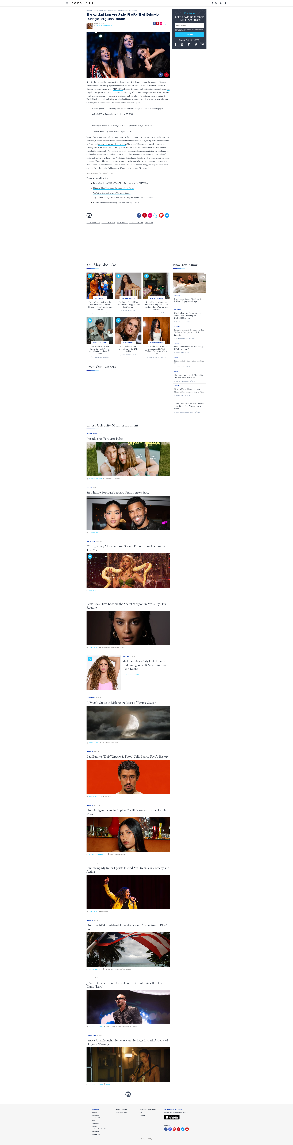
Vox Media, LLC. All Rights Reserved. (149, 1139)
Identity (90, 599)
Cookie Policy (96, 1134)
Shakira (126, 656)
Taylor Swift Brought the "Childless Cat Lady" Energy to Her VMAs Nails (123, 198)
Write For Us (95, 1112)
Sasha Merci (93, 647)
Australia (142, 1115)
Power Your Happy (121, 1112)
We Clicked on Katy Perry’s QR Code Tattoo (111, 193)
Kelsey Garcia (94, 532)
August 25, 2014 (126, 114)
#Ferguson (117, 126)
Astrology (91, 698)
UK (141, 1112)
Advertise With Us (97, 1118)
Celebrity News (108, 223)
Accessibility (95, 1115)
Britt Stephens (94, 590)
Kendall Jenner (136, 223)
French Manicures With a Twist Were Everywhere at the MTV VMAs (121, 183)
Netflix (108, 1084)
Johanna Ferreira (132, 674)
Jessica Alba (91, 1035)
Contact (94, 1126)
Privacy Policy (194, 29)
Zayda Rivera (94, 743)
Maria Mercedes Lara (104, 26)
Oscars (89, 487)
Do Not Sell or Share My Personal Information (102, 1130)
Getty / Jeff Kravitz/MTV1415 (104, 173)
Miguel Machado (95, 796)
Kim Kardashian (93, 223)
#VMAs (125, 126)
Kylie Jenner (122, 223)
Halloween (91, 541)
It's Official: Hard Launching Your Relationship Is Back (116, 202)
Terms (187, 29)
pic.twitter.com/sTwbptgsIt (152, 108)
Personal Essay (93, 434)
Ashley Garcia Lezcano (98, 854)
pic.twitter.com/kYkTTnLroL (141, 126)
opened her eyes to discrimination (112, 144)
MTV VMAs (118, 89)
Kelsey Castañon (95, 479)
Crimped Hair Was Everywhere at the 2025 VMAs (113, 188)
